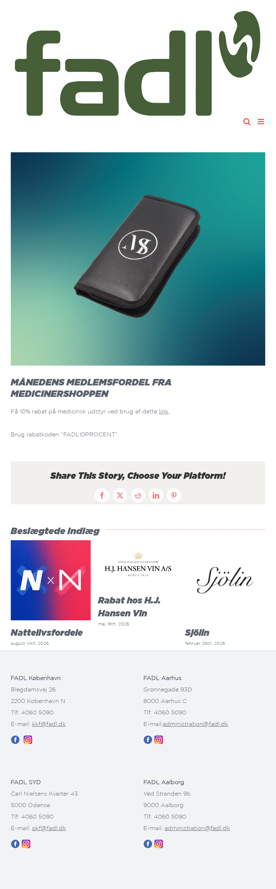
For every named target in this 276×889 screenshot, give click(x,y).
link (164, 411)
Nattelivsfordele (47, 632)
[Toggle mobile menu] (261, 121)
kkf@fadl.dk (49, 724)
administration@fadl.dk (195, 724)
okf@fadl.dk (49, 828)
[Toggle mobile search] (246, 121)
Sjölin (197, 632)
